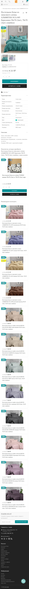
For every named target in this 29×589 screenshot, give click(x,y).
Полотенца (3, 555)
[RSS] (11, 539)
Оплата (2, 573)
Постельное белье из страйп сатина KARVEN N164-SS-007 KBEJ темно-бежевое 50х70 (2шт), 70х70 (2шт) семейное (13, 327)
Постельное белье (4, 546)
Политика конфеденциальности (7, 581)
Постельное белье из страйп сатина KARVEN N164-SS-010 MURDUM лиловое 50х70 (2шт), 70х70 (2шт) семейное (13, 480)
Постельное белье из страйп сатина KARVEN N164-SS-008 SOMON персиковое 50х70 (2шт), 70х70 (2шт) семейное (13, 455)
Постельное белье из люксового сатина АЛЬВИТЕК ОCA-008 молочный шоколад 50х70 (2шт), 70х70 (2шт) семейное (14, 301)
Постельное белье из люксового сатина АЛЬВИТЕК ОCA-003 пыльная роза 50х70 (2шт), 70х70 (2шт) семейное (14, 224)
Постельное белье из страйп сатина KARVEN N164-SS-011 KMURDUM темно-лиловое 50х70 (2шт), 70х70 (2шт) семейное (13, 506)
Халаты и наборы (4, 559)
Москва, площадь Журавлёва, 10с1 (10, 529)
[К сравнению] (23, 12)
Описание (4, 132)
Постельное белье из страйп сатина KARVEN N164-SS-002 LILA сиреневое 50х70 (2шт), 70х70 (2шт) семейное (14, 404)
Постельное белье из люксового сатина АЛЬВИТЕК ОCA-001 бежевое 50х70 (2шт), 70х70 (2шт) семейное (14, 276)
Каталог (5, 4)
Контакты (3, 578)
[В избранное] (26, 12)
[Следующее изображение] (26, 165)
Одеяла (2, 549)
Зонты (2, 565)
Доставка (3, 575)
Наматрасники (4, 551)
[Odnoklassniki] (4, 539)
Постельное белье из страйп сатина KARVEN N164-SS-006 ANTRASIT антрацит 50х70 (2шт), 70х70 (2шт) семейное (13, 429)
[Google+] (7, 539)
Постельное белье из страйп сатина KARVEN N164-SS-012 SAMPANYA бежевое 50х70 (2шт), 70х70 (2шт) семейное (13, 352)
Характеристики (6, 95)
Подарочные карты (5, 567)
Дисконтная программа (6, 580)
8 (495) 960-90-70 (8, 533)
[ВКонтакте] (2, 539)
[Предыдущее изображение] (3, 165)
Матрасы (3, 563)
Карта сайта (3, 583)
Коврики (3, 557)
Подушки (3, 547)
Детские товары (4, 554)
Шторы (2, 560)
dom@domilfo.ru (6, 536)
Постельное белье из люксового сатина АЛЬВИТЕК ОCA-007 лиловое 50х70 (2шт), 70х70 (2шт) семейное (14, 250)
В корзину (14, 81)
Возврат (2, 576)
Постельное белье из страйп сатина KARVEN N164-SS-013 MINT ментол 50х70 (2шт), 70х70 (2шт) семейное (13, 378)
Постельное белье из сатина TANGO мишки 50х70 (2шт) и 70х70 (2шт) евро (14, 176)
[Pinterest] (9, 539)
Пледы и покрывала (5, 552)
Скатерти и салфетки (5, 562)
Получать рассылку (21, 521)
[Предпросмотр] (14, 165)
